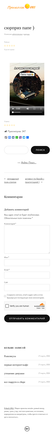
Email (7, 269)
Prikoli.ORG (9, 408)
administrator (17, 34)
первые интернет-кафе (16, 364)
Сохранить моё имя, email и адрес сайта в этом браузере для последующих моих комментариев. (25, 296)
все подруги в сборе (14, 381)
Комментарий (10, 223)
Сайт (6, 282)
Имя (6, 257)
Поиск (40, 149)
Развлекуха (10, 356)
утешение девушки (14, 373)
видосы (27, 34)
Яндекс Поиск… (28, 162)
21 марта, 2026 (44, 356)
